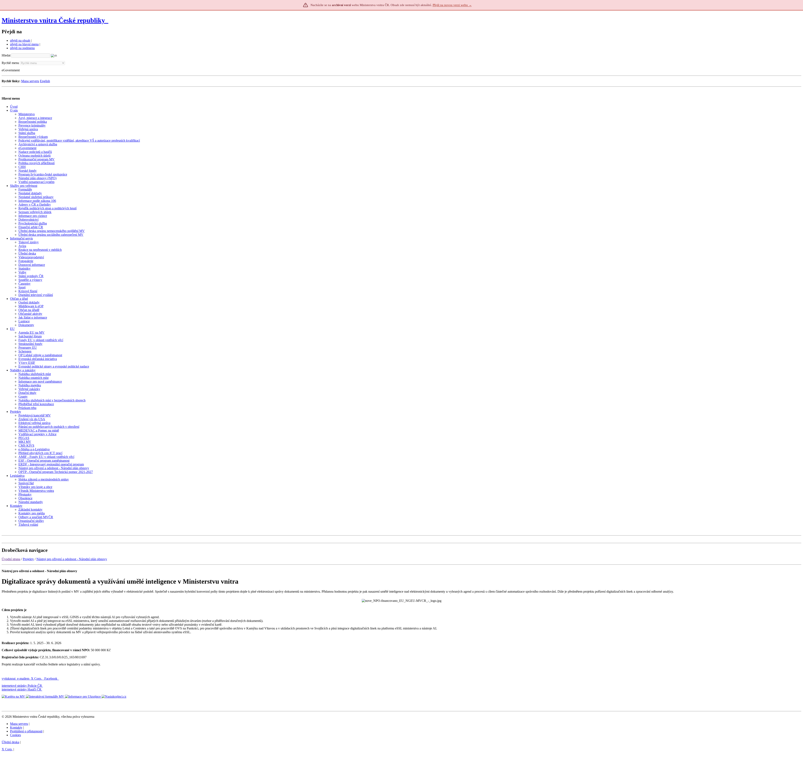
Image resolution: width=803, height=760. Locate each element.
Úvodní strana (11, 559)
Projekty (28, 559)
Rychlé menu (10, 63)
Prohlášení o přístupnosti (26, 731)
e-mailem (23, 678)
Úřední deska (10, 742)
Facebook (51, 678)
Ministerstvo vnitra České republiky (53, 20)
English (45, 81)
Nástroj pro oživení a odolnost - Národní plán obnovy (71, 559)
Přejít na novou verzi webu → (452, 5)
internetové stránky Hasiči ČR (21, 689)
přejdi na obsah (20, 40)
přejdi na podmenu (22, 48)
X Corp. (37, 678)
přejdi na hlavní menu (24, 44)
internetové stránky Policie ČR (22, 685)
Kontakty (16, 727)
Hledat (6, 55)
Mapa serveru (30, 81)
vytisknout (8, 678)
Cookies (15, 735)
